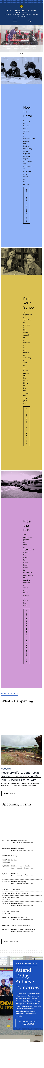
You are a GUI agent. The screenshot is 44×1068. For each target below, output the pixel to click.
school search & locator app (26, 426)
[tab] (20, 53)
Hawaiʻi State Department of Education (21, 11)
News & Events (9, 694)
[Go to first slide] (40, 38)
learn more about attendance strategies (28, 1023)
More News (9, 793)
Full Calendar (11, 941)
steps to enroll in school (26, 205)
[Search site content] (29, 20)
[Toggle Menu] (15, 21)
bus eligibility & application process (26, 636)
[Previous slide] (2, 38)
